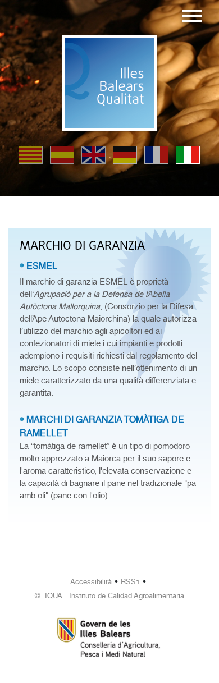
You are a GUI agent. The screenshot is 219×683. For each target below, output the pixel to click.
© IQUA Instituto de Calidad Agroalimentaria (109, 596)
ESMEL (41, 265)
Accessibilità (91, 581)
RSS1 (130, 581)
